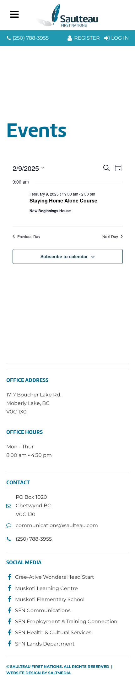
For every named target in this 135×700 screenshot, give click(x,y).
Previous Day (28, 236)
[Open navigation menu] (14, 15)
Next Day (110, 236)
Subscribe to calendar (64, 256)
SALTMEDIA (59, 672)
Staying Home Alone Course (63, 200)
